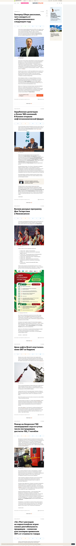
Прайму (23, 68)
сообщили (20, 486)
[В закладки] (47, 13)
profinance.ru (41, 360)
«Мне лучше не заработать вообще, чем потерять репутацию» (55, 15)
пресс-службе (24, 444)
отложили (38, 318)
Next (60, 21)
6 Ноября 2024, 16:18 (17, 11)
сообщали (23, 407)
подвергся (28, 316)
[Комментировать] (47, 11)
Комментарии (29, 103)
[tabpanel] (56, 14)
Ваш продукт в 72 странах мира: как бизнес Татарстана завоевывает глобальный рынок (56, 35)
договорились (38, 400)
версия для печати (41, 99)
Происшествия (20, 507)
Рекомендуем (52, 32)
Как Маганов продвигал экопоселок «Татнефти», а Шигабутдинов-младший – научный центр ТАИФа (32, 182)
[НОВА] (25, 3)
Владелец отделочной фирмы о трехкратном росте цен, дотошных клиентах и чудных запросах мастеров (56, 18)
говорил (38, 81)
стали (35, 186)
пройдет (39, 322)
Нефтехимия (20, 196)
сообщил (30, 223)
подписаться (39, 95)
